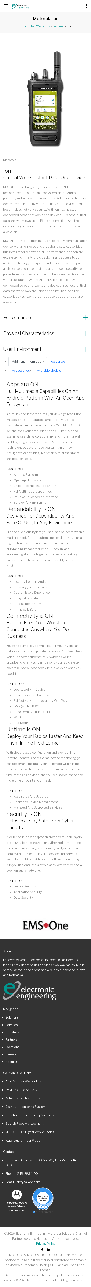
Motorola (58, 26)
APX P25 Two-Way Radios (23, 1081)
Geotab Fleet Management (24, 1123)
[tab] (45, 317)
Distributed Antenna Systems (26, 1106)
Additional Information (27, 361)
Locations (12, 1047)
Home (23, 26)
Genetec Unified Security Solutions (29, 1115)
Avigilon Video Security (21, 1090)
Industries (12, 1032)
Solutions (12, 1017)
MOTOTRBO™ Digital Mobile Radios (29, 1132)
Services (11, 1025)
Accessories (21, 370)
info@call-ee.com (28, 1182)
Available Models (49, 370)
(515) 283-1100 (27, 1173)
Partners (11, 1039)
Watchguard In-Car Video (22, 1140)
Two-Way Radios (40, 26)
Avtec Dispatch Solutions (23, 1098)
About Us (11, 1061)
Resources (58, 361)
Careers (11, 1054)
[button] (45, 317)
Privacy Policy (45, 1243)
